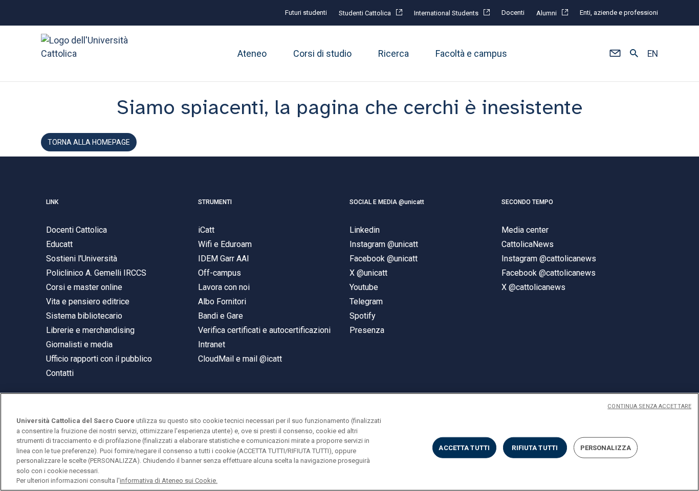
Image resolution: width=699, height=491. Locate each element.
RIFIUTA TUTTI (535, 447)
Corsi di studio (322, 53)
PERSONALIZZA (605, 447)
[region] (349, 442)
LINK (52, 202)
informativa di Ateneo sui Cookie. (168, 480)
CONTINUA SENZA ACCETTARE (649, 406)
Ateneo (252, 53)
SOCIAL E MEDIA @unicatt (387, 202)
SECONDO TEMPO (527, 202)
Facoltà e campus (471, 53)
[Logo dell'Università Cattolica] (89, 53)
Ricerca (393, 53)
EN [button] (652, 54)
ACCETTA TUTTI (464, 447)
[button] (615, 53)
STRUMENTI (215, 202)
